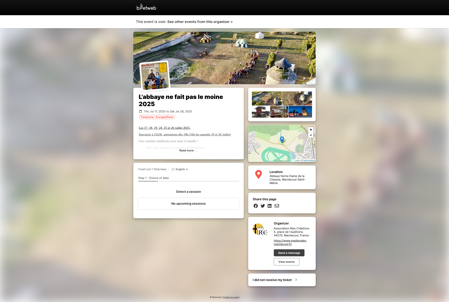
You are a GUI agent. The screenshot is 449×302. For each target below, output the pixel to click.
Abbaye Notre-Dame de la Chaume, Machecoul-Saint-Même (288, 179)
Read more (186, 150)
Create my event (231, 297)
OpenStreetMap (309, 160)
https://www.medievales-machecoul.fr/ (290, 242)
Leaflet (297, 160)
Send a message (289, 253)
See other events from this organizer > (200, 22)
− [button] (311, 135)
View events (286, 261)
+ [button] (311, 129)
